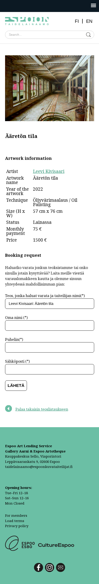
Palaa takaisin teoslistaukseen (41, 409)
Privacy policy (16, 525)
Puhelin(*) (14, 339)
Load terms (14, 520)
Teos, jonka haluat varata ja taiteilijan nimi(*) (45, 295)
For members (16, 515)
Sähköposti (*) (17, 361)
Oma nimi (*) (16, 317)
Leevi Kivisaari (48, 171)
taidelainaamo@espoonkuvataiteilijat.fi (39, 466)
